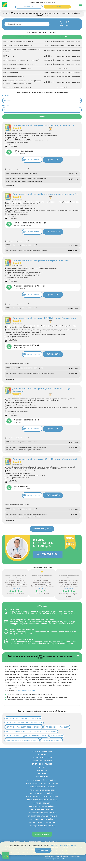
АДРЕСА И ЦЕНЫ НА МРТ (42, 751)
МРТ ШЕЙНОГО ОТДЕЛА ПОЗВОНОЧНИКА (23, 718)
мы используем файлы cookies (63, 845)
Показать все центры (42, 529)
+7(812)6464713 (53, 160)
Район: (5, 96)
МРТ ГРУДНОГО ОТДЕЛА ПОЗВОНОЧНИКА (23, 727)
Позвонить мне (28, 7)
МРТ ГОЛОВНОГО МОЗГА (42, 758)
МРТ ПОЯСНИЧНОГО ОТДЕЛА (57, 727)
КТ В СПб (42, 755)
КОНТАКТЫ (42, 770)
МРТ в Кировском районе (42, 793)
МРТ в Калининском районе (42, 790)
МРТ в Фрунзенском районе (42, 823)
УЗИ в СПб (42, 767)
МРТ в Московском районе (42, 806)
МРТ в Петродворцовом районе (42, 816)
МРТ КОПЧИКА (57, 736)
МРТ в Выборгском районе (42, 787)
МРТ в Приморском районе (42, 819)
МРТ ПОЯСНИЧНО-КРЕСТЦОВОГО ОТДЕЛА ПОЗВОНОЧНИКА (31, 731)
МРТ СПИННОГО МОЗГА (51, 740)
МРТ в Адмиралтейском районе (42, 780)
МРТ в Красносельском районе (42, 800)
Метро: (5, 105)
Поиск (42, 117)
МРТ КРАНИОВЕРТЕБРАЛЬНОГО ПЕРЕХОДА (24, 723)
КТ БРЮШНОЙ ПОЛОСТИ (42, 761)
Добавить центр (42, 834)
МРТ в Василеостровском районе (42, 784)
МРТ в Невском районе (42, 810)
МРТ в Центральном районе (42, 826)
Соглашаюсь (43, 850)
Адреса (61, 22)
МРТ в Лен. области (42, 803)
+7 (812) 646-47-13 (57, 7)
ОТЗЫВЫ (42, 773)
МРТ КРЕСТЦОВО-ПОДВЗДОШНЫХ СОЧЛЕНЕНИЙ (26, 736)
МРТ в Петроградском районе (42, 813)
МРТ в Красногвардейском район (42, 797)
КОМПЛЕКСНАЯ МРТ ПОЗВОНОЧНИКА (22, 740)
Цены (68, 22)
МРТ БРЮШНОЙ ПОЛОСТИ (42, 764)
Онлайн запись (33, 160)
